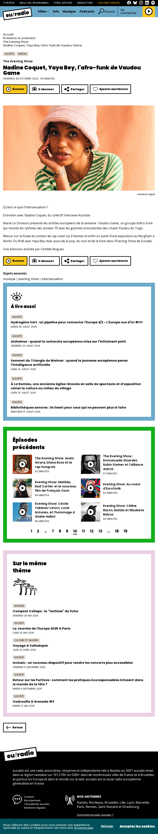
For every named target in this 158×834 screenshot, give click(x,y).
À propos (8, 2)
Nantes (22, 53)
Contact (29, 797)
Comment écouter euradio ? (95, 815)
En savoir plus (83, 827)
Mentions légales (35, 808)
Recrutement (32, 800)
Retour (18, 727)
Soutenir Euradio (109, 2)
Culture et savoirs (26, 640)
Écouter (18, 89)
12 (92, 531)
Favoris (109, 11)
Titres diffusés (62, 2)
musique (9, 279)
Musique (69, 11)
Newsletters (85, 2)
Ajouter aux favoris (113, 89)
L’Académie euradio (37, 804)
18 (117, 531)
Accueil (8, 34)
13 (100, 531)
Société (9, 53)
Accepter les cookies (137, 826)
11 (83, 531)
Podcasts (87, 11)
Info (56, 11)
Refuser (107, 826)
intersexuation (52, 279)
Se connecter (129, 11)
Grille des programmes (34, 2)
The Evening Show (16, 42)
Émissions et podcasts (19, 38)
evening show (28, 279)
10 (75, 531)
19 (125, 531)
